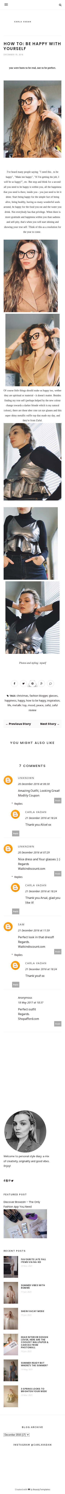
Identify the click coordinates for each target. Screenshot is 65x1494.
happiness (10, 700)
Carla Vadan (36, 812)
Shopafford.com (28, 1019)
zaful (48, 705)
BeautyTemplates (41, 1489)
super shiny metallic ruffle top (20, 415)
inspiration (53, 700)
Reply (57, 800)
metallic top (19, 705)
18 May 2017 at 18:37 (30, 1002)
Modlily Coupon (28, 795)
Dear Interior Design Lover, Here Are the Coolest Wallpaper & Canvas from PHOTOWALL (35, 1342)
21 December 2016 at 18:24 (41, 818)
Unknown (26, 778)
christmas (22, 695)
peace (40, 705)
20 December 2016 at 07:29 (34, 852)
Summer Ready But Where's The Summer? (34, 1364)
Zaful (39, 420)
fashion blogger (38, 695)
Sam (21, 924)
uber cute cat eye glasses (40, 410)
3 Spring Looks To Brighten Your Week (34, 1390)
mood (31, 705)
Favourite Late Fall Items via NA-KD (33, 1260)
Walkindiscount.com (31, 869)
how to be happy (36, 700)
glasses (53, 695)
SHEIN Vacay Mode (32, 1311)
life (9, 705)
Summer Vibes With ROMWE (33, 1286)
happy (21, 700)
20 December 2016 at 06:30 (34, 784)
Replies (18, 803)
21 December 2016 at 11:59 (34, 930)
